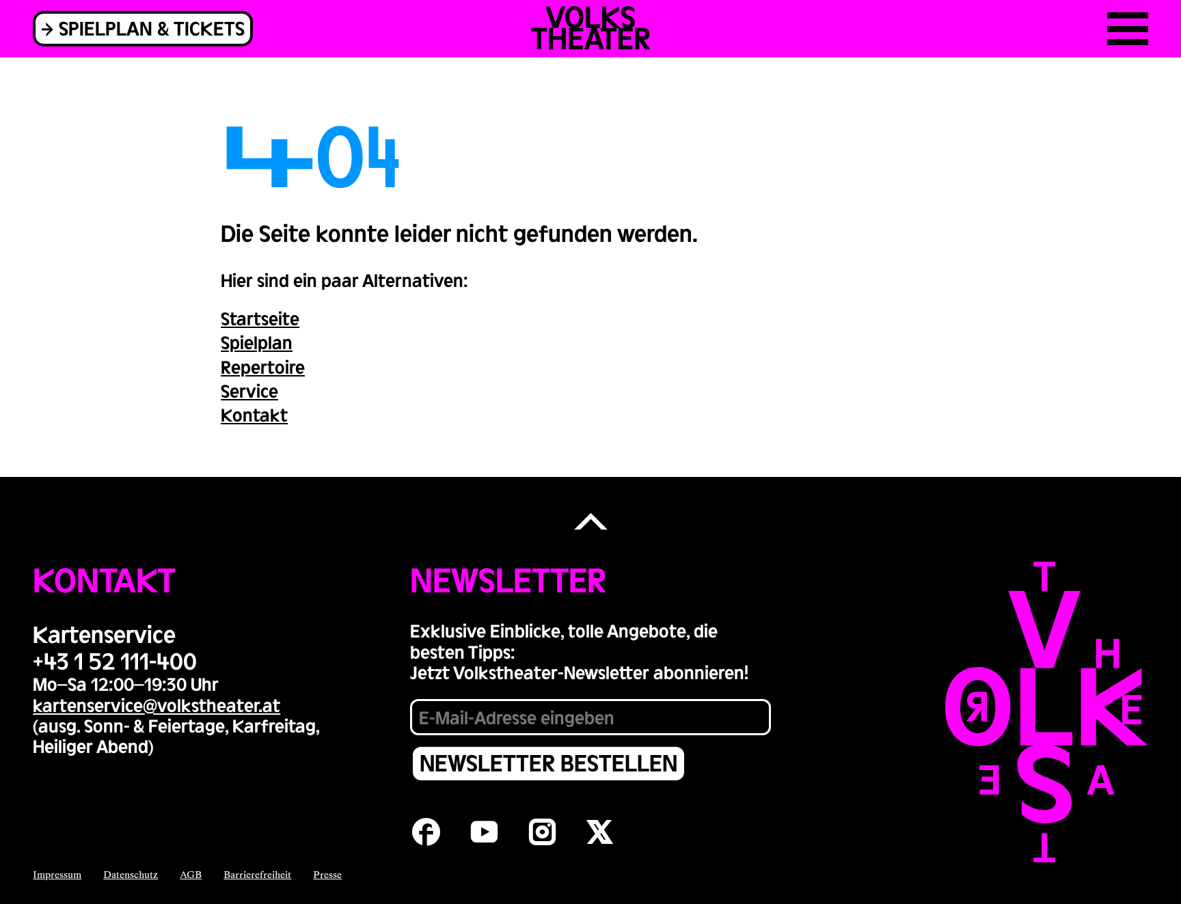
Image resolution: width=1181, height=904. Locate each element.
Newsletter (508, 578)
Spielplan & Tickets (152, 27)
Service (249, 390)
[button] (590, 522)
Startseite (260, 318)
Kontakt (254, 414)
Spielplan (257, 342)
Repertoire (263, 366)
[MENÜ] (1127, 28)
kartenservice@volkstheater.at (156, 705)
